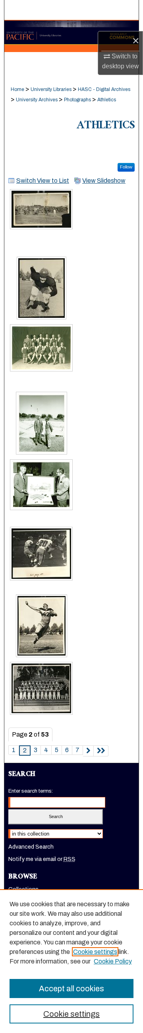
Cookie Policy (113, 961)
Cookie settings (95, 951)
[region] (71, 961)
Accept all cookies (71, 988)
